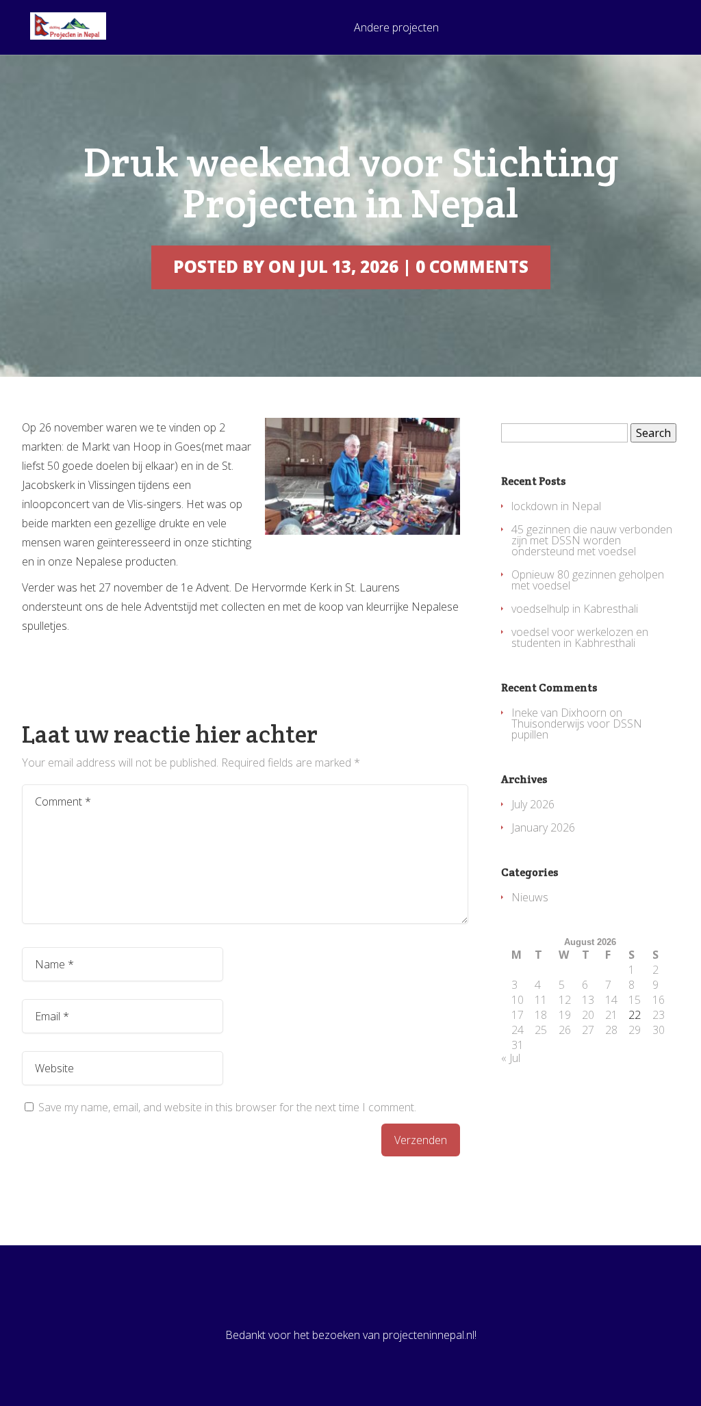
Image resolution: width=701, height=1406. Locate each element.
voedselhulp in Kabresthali (574, 608)
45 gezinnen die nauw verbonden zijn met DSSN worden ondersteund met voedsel (591, 540)
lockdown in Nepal (556, 506)
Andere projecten (396, 28)
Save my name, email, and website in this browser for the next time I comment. (227, 1107)
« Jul (510, 1057)
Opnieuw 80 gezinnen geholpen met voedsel (587, 580)
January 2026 (543, 827)
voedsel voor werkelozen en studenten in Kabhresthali (579, 637)
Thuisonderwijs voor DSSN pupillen (576, 729)
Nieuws (529, 897)
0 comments (472, 266)
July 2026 (533, 804)
